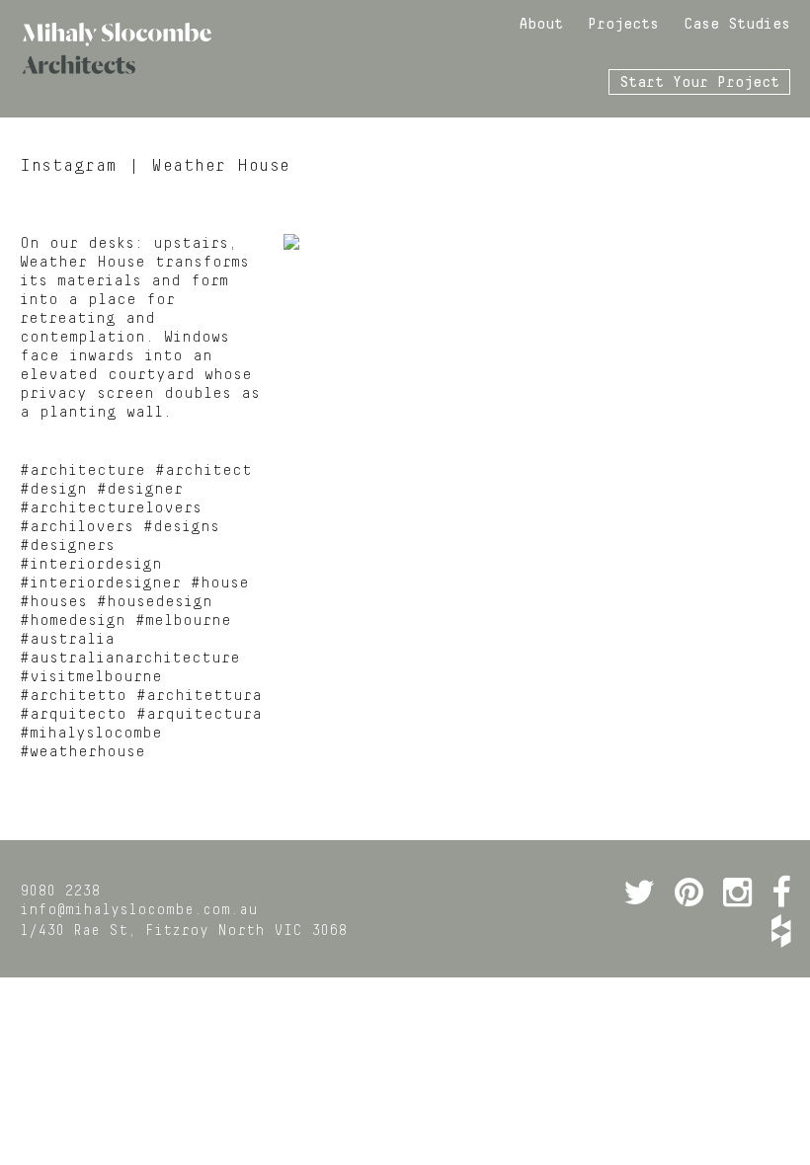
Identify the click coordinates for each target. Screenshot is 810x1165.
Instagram (69, 166)
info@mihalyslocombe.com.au (139, 910)
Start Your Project (699, 83)
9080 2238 (60, 891)
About (541, 25)
